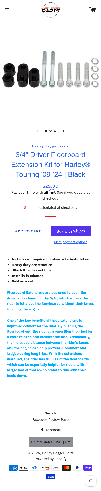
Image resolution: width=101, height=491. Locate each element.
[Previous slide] (38, 131)
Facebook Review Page (50, 419)
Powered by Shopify (50, 458)
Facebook (53, 430)
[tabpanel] (50, 69)
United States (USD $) (48, 442)
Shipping (31, 207)
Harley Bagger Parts (58, 453)
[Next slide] (63, 131)
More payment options (70, 242)
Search (50, 413)
